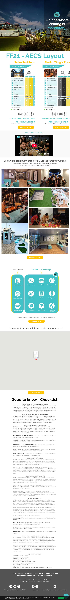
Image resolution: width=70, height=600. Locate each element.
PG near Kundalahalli (36, 492)
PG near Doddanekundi (34, 494)
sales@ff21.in (23, 590)
